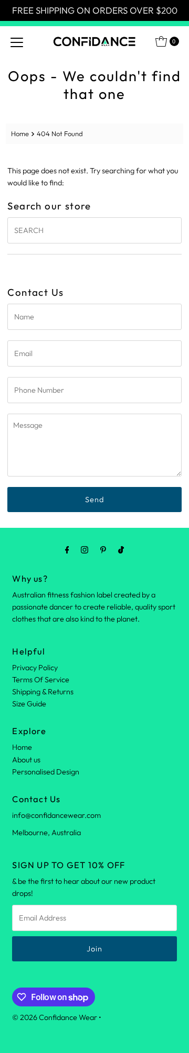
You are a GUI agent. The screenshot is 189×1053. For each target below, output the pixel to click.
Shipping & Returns (43, 691)
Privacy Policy (35, 667)
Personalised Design (45, 772)
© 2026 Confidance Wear (54, 1017)
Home (20, 133)
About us (26, 759)
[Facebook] (67, 550)
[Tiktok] (121, 550)
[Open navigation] (17, 41)
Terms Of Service (40, 679)
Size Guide (29, 703)
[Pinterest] (103, 550)
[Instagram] (84, 550)
